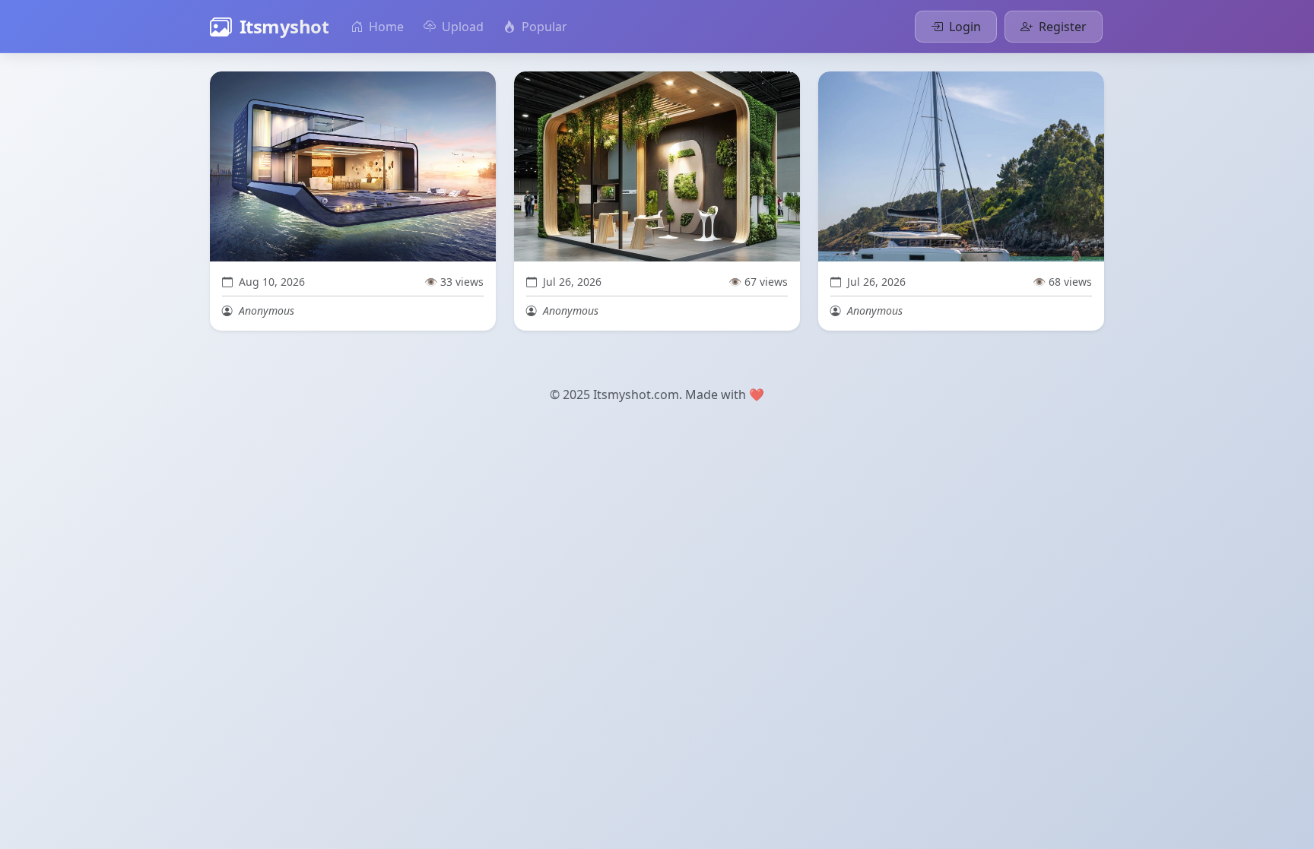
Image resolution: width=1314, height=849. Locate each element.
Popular (543, 26)
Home (385, 26)
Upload (461, 26)
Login (963, 26)
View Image (360, 167)
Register (1061, 26)
